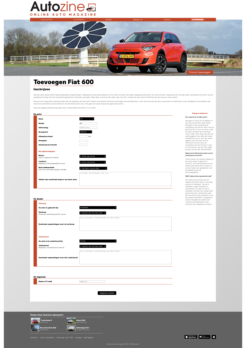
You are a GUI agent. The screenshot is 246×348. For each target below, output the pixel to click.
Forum (167, 19)
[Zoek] (204, 19)
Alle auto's (46, 19)
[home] (213, 338)
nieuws (78, 337)
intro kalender (47, 337)
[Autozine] (123, 8)
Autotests (79, 19)
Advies (108, 19)
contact (34, 337)
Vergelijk (137, 19)
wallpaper (88, 337)
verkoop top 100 (65, 337)
